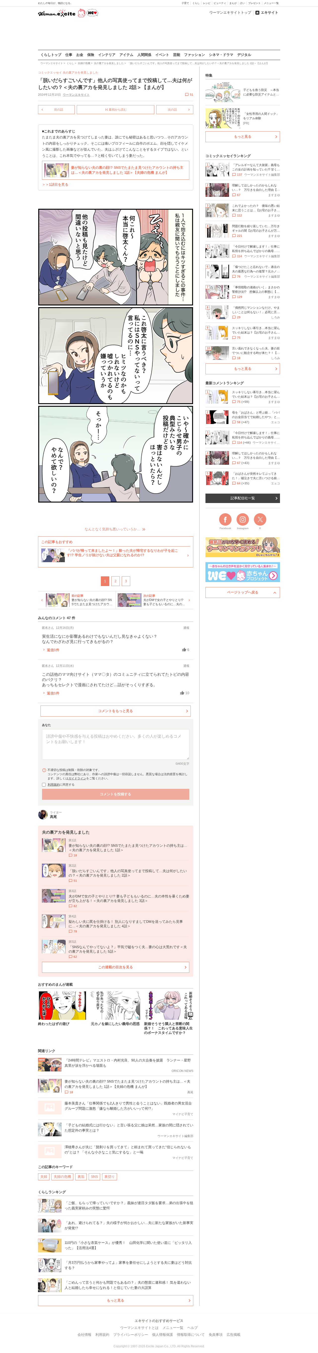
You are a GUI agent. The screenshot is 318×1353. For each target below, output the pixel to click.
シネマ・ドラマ (221, 55)
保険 (90, 55)
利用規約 (54, 784)
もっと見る (115, 1300)
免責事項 (216, 1335)
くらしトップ (50, 55)
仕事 (68, 55)
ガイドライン (77, 778)
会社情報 (84, 1335)
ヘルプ (192, 1328)
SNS (94, 1177)
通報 (186, 628)
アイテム (126, 55)
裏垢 (81, 1177)
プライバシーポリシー (130, 1335)
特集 (208, 75)
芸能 (176, 55)
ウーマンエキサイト (76, 94)
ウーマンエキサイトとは (139, 1328)
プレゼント (254, 3)
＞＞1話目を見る (55, 184)
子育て (185, 3)
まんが (233, 3)
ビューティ (220, 3)
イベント (162, 55)
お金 (79, 55)
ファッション (194, 55)
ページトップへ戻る (242, 592)
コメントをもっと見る (115, 711)
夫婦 (43, 1177)
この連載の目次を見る (115, 967)
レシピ (206, 3)
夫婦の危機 (62, 1177)
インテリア (107, 55)
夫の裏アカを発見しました (80, 72)
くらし (196, 3)
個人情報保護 (162, 1335)
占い (242, 3)
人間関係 (144, 55)
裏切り (109, 1177)
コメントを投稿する (115, 794)
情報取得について (191, 1335)
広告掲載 (233, 1335)
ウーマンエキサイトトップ (230, 12)
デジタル (244, 55)
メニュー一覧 (271, 3)
